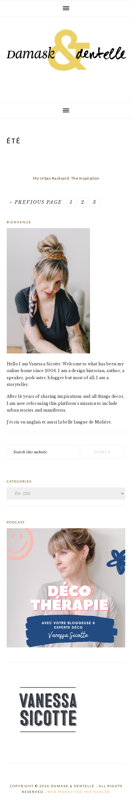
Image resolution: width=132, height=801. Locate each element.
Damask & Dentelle (66, 57)
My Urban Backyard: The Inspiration (66, 178)
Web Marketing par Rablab (78, 792)
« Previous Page (36, 202)
